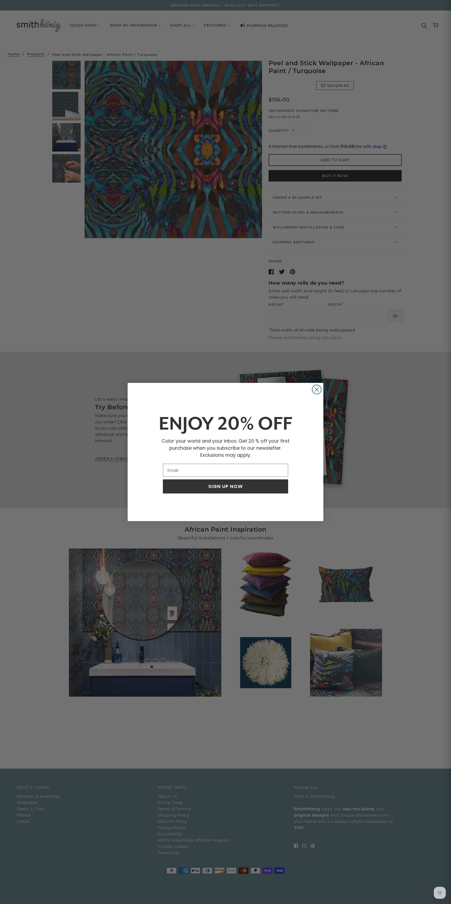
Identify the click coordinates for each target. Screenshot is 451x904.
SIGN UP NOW (225, 486)
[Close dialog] (316, 389)
